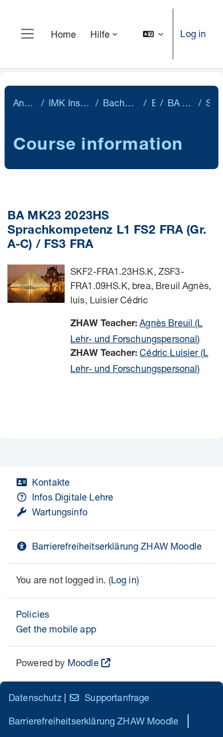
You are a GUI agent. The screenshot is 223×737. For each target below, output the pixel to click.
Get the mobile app (56, 628)
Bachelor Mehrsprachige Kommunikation (121, 102)
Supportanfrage (117, 697)
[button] (153, 34)
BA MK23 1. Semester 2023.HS (181, 102)
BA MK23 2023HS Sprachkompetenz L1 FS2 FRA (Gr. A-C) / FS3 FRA (106, 231)
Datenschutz (35, 697)
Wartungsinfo (59, 511)
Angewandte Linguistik (25, 102)
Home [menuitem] (64, 34)
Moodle (83, 662)
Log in (193, 33)
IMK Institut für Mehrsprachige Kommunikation (70, 102)
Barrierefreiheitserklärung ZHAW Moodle (117, 545)
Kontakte (51, 481)
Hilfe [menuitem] (100, 34)
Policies (32, 613)
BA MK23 (154, 102)
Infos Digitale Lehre (72, 496)
